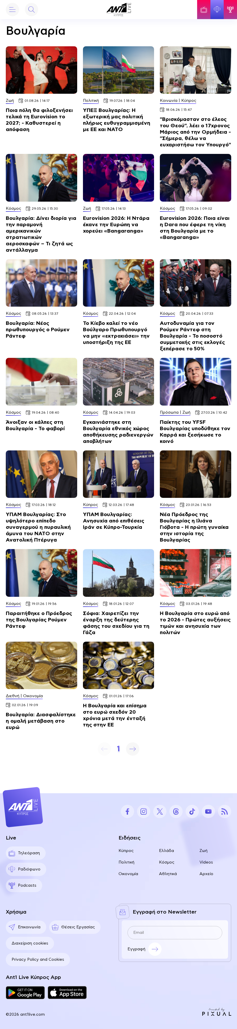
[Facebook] (127, 811)
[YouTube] (208, 811)
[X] (159, 811)
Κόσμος (166, 862)
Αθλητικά (168, 874)
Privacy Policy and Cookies (38, 960)
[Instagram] (143, 811)
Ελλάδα (166, 851)
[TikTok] (192, 811)
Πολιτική (126, 862)
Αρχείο (206, 874)
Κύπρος (126, 851)
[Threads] (176, 811)
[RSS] (224, 811)
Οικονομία (128, 874)
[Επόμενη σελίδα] (132, 749)
